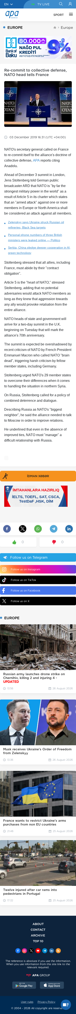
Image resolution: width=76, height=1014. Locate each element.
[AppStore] (52, 986)
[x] (31, 951)
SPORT (58, 15)
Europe (67, 28)
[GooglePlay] (24, 986)
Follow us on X (20, 601)
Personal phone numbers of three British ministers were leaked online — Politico (35, 237)
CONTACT (38, 929)
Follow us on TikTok (23, 580)
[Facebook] (17, 951)
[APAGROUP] (38, 975)
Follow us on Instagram (25, 569)
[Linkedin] (51, 951)
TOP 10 (38, 941)
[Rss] (58, 951)
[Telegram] (44, 951)
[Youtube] (38, 951)
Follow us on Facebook (25, 590)
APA (36, 160)
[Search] (60, 4)
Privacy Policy (46, 1001)
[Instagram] (24, 951)
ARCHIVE (38, 935)
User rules (27, 1001)
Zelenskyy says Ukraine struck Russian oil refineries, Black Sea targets (36, 224)
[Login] (70, 4)
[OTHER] (70, 14)
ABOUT (38, 924)
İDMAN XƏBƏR (38, 476)
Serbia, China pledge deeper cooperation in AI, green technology (39, 250)
